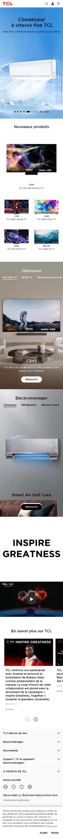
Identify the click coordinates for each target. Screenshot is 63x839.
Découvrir (31, 379)
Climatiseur (10, 404)
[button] (35, 719)
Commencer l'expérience (16, 800)
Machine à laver (50, 404)
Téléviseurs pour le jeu (50, 277)
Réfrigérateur (29, 404)
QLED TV (27, 277)
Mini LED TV (10, 277)
